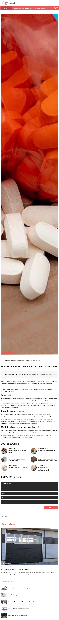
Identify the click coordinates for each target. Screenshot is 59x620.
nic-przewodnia (9, 374)
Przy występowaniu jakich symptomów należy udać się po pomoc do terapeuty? (46, 469)
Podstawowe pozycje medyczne (47, 450)
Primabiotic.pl (21, 432)
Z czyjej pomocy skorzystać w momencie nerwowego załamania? (47, 459)
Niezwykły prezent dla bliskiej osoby (17, 451)
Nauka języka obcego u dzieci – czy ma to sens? (21, 601)
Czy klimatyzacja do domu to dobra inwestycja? (21, 595)
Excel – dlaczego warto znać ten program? (19, 608)
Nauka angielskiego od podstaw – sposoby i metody (22, 588)
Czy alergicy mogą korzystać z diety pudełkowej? (17, 459)
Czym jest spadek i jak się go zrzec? (17, 615)
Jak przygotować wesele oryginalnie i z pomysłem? (27, 8)
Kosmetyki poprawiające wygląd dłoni (17, 468)
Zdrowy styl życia (8, 353)
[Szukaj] (3, 516)
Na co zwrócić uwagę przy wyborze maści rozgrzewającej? (17, 569)
